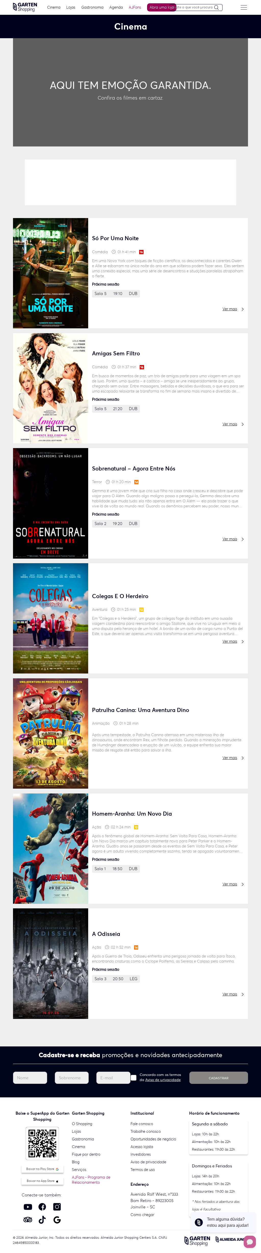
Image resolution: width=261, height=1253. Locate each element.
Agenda (116, 7)
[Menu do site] (244, 7)
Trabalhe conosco (145, 1131)
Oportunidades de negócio (153, 1139)
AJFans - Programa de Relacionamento (91, 1180)
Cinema (53, 7)
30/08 (186, 181)
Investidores (140, 1154)
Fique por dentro (86, 1154)
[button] (118, 151)
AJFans (135, 7)
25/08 (52, 181)
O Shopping (82, 1123)
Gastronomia (92, 7)
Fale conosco (141, 1123)
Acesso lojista (141, 1146)
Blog (76, 1162)
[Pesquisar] (218, 7)
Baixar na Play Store (40, 1169)
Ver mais (230, 308)
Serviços (79, 1169)
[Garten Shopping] (25, 7)
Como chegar (142, 1214)
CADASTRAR (218, 1078)
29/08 (141, 181)
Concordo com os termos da (160, 1077)
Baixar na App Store (41, 1181)
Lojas (70, 7)
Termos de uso (142, 1169)
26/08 (96, 181)
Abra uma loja (162, 7)
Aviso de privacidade (163, 1079)
